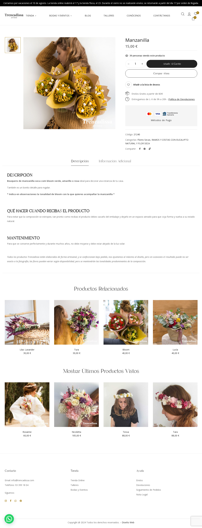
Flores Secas (143, 139)
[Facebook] (139, 148)
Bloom (125, 349)
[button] (193, 19)
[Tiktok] (150, 148)
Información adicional (115, 161)
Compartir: (130, 148)
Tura (76, 349)
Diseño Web (128, 522)
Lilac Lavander (27, 349)
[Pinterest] (145, 148)
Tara (175, 432)
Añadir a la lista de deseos (146, 84)
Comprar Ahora (161, 73)
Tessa (126, 432)
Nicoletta (76, 432)
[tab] (80, 162)
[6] (195, 14)
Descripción (80, 161)
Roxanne (27, 432)
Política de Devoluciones (181, 99)
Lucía (175, 349)
